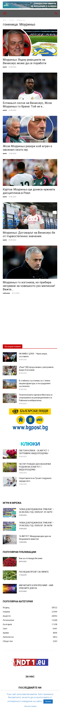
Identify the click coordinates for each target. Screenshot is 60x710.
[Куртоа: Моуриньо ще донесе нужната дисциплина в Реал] (30, 172)
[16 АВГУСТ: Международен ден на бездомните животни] (10, 539)
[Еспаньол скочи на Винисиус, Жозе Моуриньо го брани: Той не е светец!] (30, 86)
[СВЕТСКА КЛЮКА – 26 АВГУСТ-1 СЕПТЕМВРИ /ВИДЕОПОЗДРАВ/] (10, 454)
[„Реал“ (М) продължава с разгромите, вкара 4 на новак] (10, 370)
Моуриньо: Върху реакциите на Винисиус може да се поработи (24, 61)
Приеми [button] (48, 701)
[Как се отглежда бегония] (10, 562)
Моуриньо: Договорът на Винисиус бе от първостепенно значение (29, 234)
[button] (4, 13)
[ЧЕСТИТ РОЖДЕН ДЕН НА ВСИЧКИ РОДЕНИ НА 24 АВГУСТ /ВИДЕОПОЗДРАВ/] (10, 467)
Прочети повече (30, 706)
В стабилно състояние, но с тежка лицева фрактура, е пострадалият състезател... (35, 383)
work (5, 67)
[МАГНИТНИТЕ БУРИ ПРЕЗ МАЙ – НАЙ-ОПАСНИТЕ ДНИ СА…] (10, 589)
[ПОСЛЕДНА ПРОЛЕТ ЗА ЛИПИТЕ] (10, 575)
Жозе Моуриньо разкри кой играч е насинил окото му (27, 147)
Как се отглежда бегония (30, 558)
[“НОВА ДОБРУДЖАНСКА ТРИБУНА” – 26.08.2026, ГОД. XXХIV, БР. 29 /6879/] (10, 513)
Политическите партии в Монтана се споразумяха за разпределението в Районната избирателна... (35, 398)
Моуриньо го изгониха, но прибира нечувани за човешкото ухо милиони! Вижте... (29, 286)
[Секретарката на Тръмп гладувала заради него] (10, 481)
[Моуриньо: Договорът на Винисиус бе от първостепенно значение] (30, 215)
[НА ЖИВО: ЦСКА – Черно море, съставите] (10, 357)
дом (4, 20)
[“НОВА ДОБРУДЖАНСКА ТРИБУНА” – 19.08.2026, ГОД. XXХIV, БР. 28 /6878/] (10, 526)
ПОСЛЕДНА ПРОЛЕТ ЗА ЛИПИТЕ (34, 572)
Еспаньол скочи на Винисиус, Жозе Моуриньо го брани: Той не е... (27, 104)
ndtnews (6, 293)
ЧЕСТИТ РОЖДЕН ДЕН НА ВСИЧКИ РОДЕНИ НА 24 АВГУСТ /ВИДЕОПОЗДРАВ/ (35, 467)
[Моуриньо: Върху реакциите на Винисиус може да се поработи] (30, 42)
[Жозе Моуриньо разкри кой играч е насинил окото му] (30, 129)
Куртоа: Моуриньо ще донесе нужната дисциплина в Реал (29, 191)
